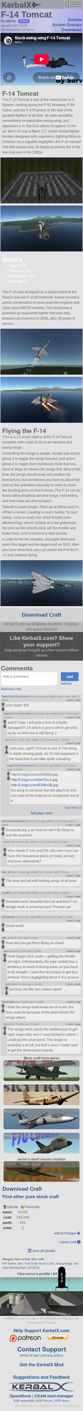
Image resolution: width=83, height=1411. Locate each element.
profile (44, 1273)
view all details (43, 1251)
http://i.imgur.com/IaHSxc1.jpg (34, 780)
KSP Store (62, 1400)
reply (78, 700)
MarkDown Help (11, 689)
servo (10, 20)
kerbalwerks (8, 917)
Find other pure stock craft (30, 1196)
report (70, 700)
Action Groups (67, 24)
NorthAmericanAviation (14, 821)
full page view (41, 813)
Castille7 (6, 892)
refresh (66, 683)
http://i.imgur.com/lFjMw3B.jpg (34, 785)
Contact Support (41, 1348)
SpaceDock (20, 1396)
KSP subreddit (24, 1400)
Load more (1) (73, 807)
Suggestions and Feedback (41, 1377)
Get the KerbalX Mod (42, 1364)
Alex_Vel (6, 872)
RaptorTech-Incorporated (15, 696)
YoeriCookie (8, 1002)
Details (75, 19)
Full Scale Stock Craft (39, 1263)
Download (71, 29)
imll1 (4, 937)
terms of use (29, 1355)
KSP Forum (44, 1400)
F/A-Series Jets (12, 1263)
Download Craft (41, 615)
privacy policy (52, 1355)
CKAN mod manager (54, 1396)
